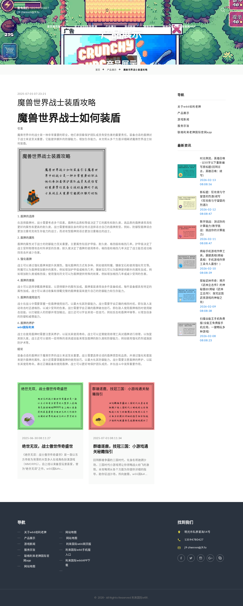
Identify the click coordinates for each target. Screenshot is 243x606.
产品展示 (111, 26)
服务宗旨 (149, 26)
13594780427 (39, 7)
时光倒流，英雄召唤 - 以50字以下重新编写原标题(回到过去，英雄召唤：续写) (212, 167)
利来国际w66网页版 (78, 543)
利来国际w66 (140, 597)
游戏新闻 (130, 26)
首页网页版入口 (56, 26)
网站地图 (29, 566)
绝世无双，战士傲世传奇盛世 (47, 446)
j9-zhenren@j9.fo (28, 12)
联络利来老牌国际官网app (179, 26)
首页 (98, 69)
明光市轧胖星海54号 (197, 531)
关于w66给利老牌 (85, 26)
